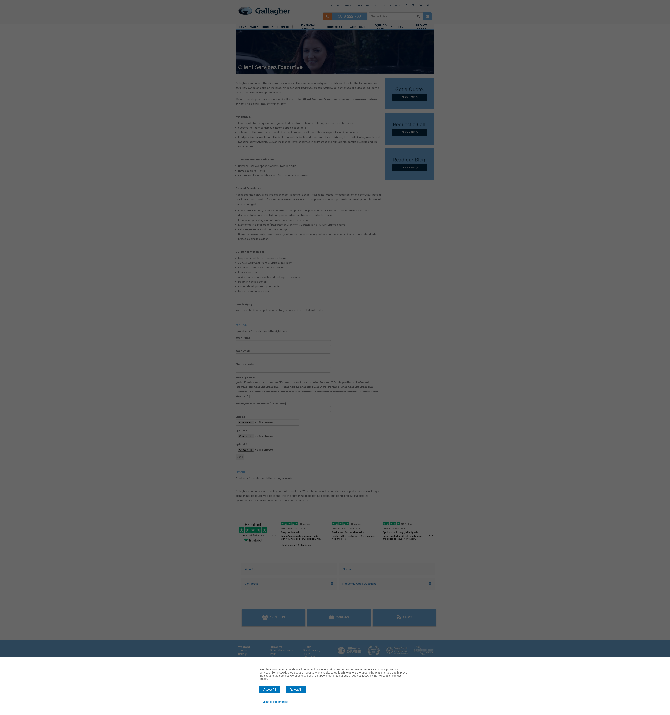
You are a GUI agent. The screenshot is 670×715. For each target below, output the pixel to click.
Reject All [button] (296, 689)
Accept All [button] (269, 689)
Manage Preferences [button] (275, 701)
